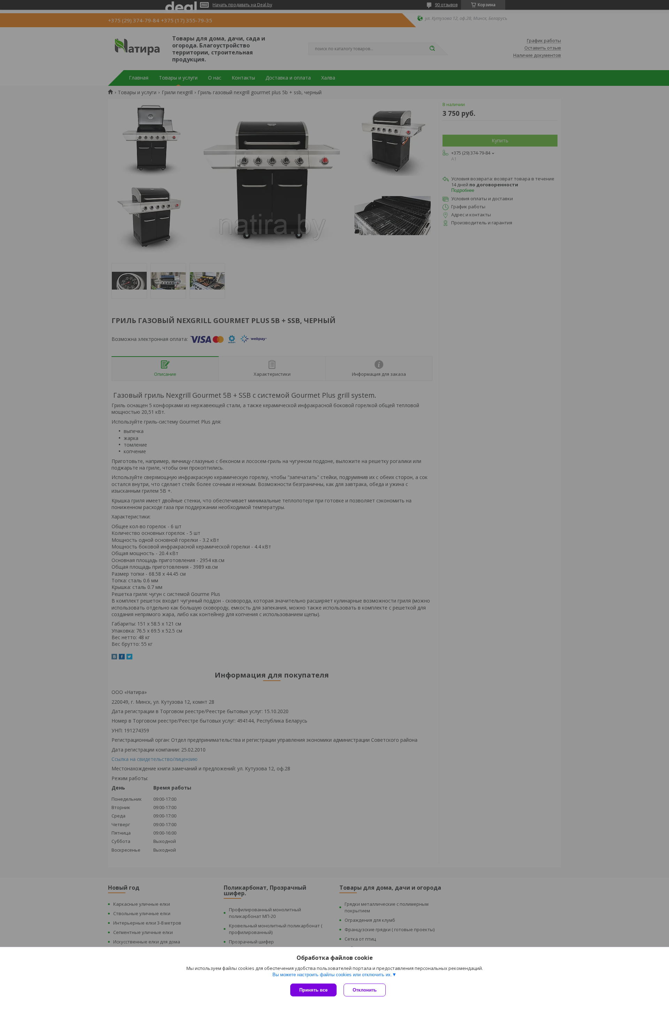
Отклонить (365, 990)
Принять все (313, 990)
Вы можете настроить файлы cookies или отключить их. (332, 974)
